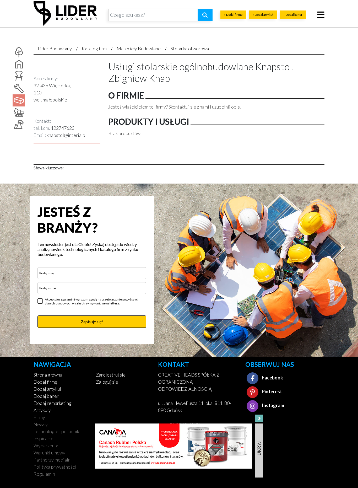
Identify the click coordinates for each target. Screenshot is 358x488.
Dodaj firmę (45, 382)
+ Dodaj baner (292, 15)
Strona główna (48, 375)
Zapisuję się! (92, 321)
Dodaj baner (46, 396)
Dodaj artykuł (47, 389)
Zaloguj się (107, 382)
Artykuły (42, 410)
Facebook (272, 377)
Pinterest (271, 391)
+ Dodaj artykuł (262, 15)
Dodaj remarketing (53, 403)
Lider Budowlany (55, 48)
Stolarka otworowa (190, 48)
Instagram (272, 405)
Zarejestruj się (111, 375)
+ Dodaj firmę (233, 15)
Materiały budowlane (139, 48)
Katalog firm (94, 48)
